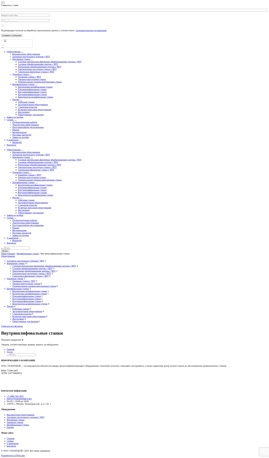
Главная (10, 349)
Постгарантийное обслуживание (28, 127)
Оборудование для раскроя (31, 114)
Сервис (10, 120)
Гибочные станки (26, 102)
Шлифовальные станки (23, 84)
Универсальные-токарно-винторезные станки (40, 82)
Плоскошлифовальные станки (32, 89)
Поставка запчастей (21, 135)
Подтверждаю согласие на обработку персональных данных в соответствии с (53, 30)
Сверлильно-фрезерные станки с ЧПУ (36, 72)
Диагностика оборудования (25, 125)
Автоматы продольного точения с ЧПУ (31, 56)
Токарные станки (20, 74)
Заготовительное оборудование (33, 104)
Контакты (11, 145)
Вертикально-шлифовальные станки (29, 291)
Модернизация (19, 132)
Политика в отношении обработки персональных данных (17, 384)
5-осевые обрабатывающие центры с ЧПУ (38, 64)
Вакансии (17, 142)
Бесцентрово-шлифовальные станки (35, 87)
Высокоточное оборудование (26, 54)
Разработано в (8, 455)
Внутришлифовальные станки (32, 94)
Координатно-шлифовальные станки (35, 97)
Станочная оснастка (27, 107)
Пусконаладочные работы (24, 122)
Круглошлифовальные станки (32, 92)
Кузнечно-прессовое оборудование (34, 109)
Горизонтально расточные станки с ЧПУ (37, 69)
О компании (12, 140)
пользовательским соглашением (91, 30)
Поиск (10, 352)
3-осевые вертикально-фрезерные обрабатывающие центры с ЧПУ (50, 62)
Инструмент (24, 112)
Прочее (15, 99)
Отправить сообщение (11, 35)
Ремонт (15, 130)
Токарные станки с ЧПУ (29, 77)
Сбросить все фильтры (12, 326)
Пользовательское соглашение (15, 378)
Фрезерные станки (21, 59)
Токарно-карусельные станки (32, 79)
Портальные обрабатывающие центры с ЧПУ (39, 67)
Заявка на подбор (15, 117)
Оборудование (14, 51)
